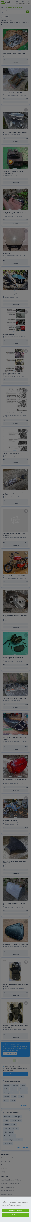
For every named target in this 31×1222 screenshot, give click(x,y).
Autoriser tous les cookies (15, 1210)
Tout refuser (15, 1215)
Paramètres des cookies (15, 1219)
